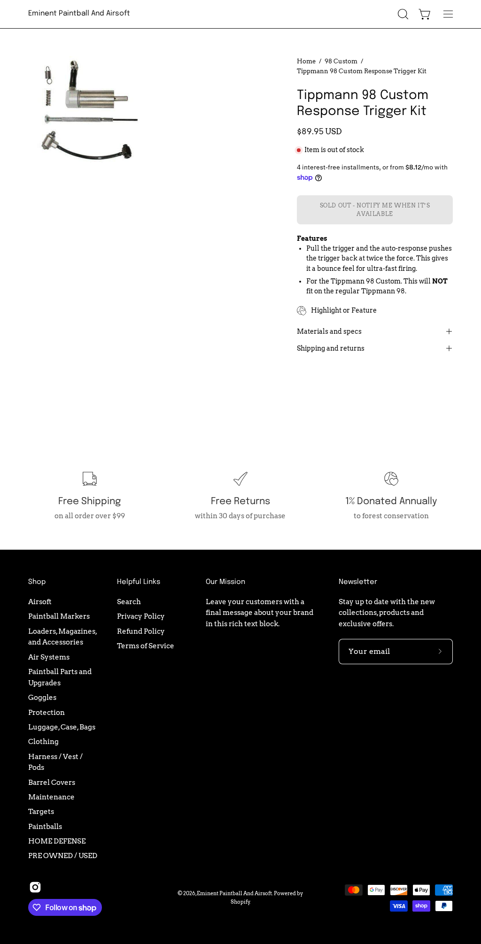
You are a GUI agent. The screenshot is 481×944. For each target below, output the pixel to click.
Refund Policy (141, 630)
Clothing (43, 741)
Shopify (240, 901)
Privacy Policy (141, 616)
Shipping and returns (331, 348)
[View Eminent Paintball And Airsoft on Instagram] (35, 887)
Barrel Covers (51, 781)
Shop (37, 582)
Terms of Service (145, 645)
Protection (46, 711)
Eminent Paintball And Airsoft (79, 13)
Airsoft (40, 601)
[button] (402, 14)
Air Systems (49, 656)
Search (129, 601)
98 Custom (341, 61)
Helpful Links (138, 582)
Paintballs (45, 825)
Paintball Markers (59, 616)
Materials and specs (329, 331)
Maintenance (51, 796)
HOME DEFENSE (56, 841)
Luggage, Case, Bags (61, 726)
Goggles (42, 697)
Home (306, 61)
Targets (41, 811)
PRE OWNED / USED (62, 855)
